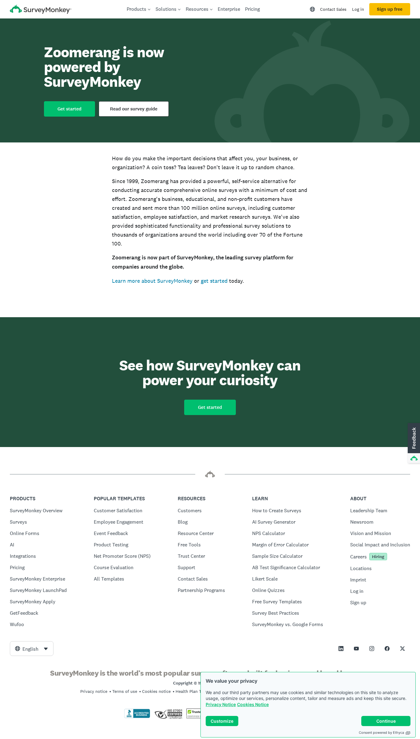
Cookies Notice (253, 704)
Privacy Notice (221, 704)
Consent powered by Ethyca (381, 732)
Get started (69, 109)
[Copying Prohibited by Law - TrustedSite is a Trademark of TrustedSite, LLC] (198, 717)
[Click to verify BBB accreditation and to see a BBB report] (137, 717)
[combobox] (31, 648)
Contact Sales (333, 9)
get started (214, 280)
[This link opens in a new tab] (341, 648)
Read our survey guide (133, 109)
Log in (358, 9)
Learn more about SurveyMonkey (152, 280)
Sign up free (389, 9)
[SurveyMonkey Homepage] (40, 10)
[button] (413, 443)
